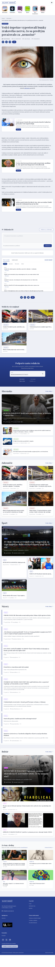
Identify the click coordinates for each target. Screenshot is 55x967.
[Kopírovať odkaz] (14, 42)
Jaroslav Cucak (16, 421)
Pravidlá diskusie (33, 922)
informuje (27, 88)
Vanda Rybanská (15, 740)
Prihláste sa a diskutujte (46, 229)
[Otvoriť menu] (51, 2)
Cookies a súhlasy (33, 920)
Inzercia (3, 918)
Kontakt (4, 935)
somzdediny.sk (24, 847)
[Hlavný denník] (9, 2)
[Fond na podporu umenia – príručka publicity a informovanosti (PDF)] (7, 925)
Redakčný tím (32, 906)
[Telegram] (10, 42)
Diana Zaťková (13, 488)
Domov (3, 18)
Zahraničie (8, 18)
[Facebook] (3, 42)
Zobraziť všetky (48, 847)
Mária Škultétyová (15, 708)
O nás (30, 903)
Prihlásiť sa (47, 245)
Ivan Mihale (39, 488)
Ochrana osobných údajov (35, 918)
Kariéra (30, 908)
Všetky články (48, 391)
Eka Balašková (14, 657)
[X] (6, 42)
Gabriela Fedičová (23, 443)
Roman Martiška (23, 433)
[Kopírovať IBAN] (42, 374)
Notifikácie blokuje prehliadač (10, 946)
